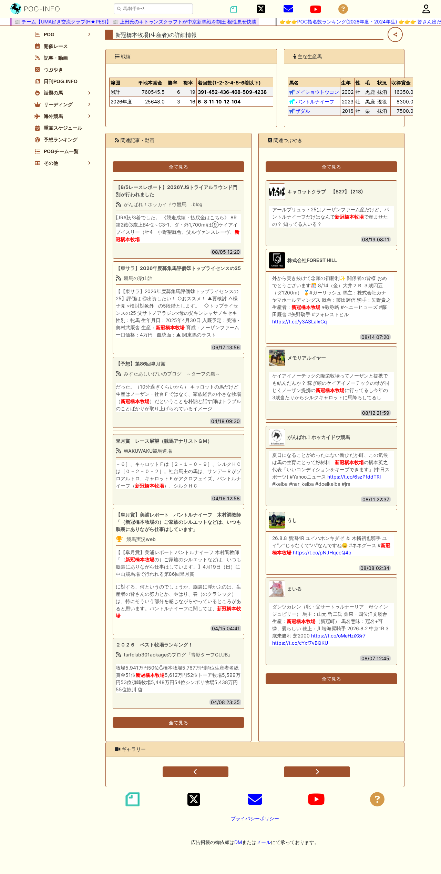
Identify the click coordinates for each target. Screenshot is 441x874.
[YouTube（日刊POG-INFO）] (315, 9)
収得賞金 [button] (401, 83)
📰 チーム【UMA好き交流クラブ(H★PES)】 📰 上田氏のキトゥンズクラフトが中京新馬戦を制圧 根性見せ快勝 (127, 21)
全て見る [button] (178, 167)
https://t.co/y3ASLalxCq (299, 321)
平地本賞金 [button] (150, 83)
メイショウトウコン (317, 92)
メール (263, 842)
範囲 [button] (115, 83)
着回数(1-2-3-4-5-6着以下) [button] (229, 83)
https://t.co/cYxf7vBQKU (300, 643)
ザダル (303, 111)
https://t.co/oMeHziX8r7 (338, 636)
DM (238, 842)
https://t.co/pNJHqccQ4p (322, 552)
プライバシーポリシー (255, 818)
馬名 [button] (294, 83)
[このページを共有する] (395, 34)
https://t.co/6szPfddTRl (354, 477)
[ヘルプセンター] (343, 9)
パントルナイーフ (315, 101)
